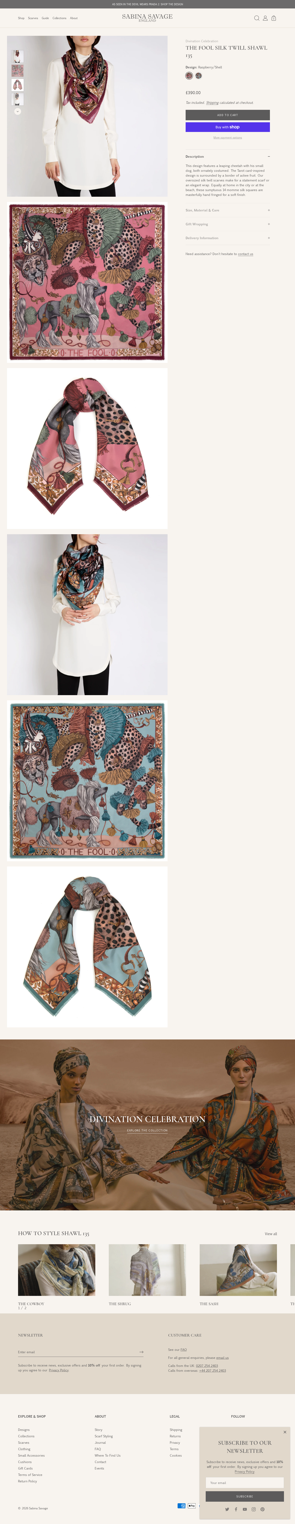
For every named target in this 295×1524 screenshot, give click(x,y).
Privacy (175, 1442)
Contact (100, 1462)
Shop (21, 18)
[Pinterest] (262, 1509)
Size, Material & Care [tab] (202, 210)
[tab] (228, 183)
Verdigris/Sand (198, 75)
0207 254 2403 (207, 1365)
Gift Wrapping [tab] (197, 224)
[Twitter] (227, 1509)
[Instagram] (254, 1509)
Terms (174, 1449)
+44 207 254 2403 (212, 1370)
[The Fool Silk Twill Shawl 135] (17, 56)
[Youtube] (245, 1509)
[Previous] (17, 44)
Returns (175, 1436)
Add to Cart (227, 115)
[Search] (257, 18)
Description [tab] (195, 156)
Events (99, 1468)
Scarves (33, 18)
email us (222, 1357)
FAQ (184, 1349)
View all (271, 1233)
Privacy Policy (244, 1471)
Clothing (24, 1449)
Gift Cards (25, 1468)
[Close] (285, 1432)
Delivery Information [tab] (202, 238)
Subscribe (244, 1496)
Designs (24, 1429)
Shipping (212, 102)
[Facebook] (236, 1509)
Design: (204, 67)
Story (98, 1429)
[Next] (17, 111)
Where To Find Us (108, 1455)
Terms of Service (30, 1475)
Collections (59, 18)
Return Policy (27, 1481)
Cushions (25, 1462)
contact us (245, 254)
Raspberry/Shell (189, 75)
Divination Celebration (202, 41)
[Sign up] (141, 1352)
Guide (45, 18)
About (74, 18)
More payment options (228, 137)
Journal (100, 1442)
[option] (17, 57)
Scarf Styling (104, 1436)
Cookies (176, 1455)
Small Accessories (31, 1455)
